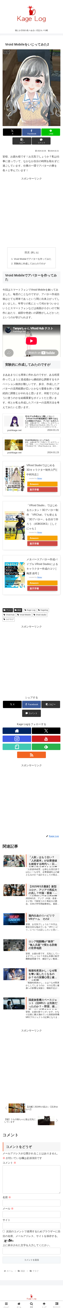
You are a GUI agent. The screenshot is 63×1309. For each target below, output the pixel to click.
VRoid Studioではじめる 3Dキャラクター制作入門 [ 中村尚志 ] (41, 470)
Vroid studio (41, 615)
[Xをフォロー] (46, 731)
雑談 (19, 610)
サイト (6, 1220)
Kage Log (31, 610)
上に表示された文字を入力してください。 (27, 1245)
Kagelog (44, 610)
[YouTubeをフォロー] (46, 739)
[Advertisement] (31, 212)
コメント (9, 1162)
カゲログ (10, 619)
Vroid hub (10, 615)
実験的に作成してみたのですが (30, 263)
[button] (21, 141)
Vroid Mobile (25, 615)
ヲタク (9, 610)
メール (8, 1208)
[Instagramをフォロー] (17, 739)
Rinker (39, 478)
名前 (7, 1197)
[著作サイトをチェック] (17, 731)
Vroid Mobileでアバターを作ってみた (32, 259)
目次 (27, 252)
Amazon (34, 484)
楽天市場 (34, 489)
